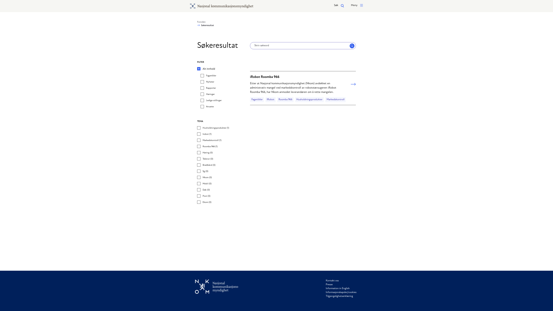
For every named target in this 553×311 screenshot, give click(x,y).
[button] (357, 5)
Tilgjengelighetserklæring (339, 296)
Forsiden (201, 22)
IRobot (270, 99)
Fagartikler (257, 99)
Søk (336, 5)
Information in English (338, 288)
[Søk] (352, 45)
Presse (329, 284)
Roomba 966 (285, 99)
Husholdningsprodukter (309, 99)
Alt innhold (209, 69)
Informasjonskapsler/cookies (341, 292)
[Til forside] (216, 286)
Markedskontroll (335, 99)
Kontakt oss (332, 280)
